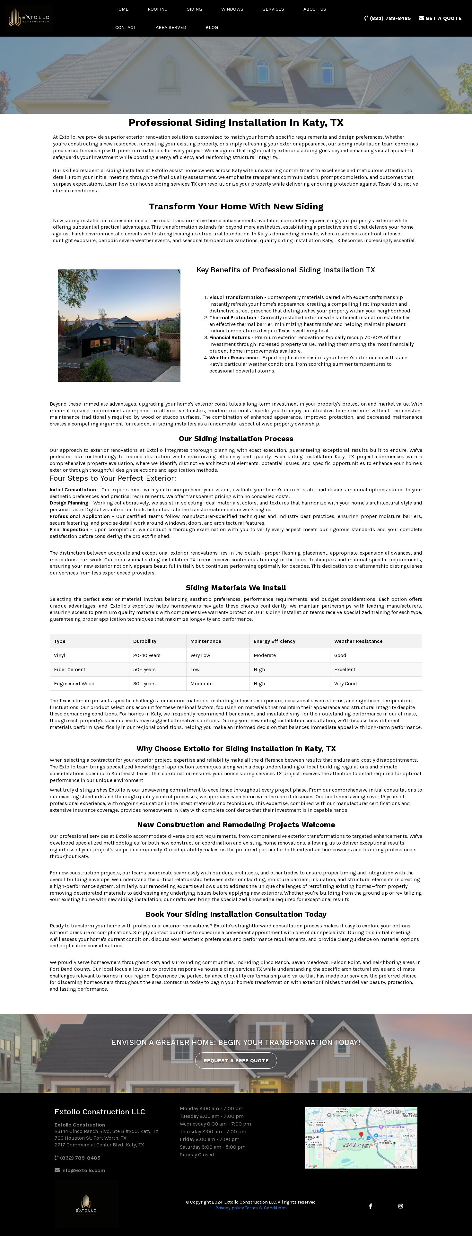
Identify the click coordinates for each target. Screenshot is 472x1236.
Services (273, 9)
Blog (211, 27)
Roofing (158, 9)
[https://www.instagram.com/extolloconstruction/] (402, 1206)
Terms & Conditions (266, 1208)
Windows (232, 9)
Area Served (171, 27)
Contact (125, 27)
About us (314, 9)
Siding (194, 9)
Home (121, 9)
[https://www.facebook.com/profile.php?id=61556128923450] (372, 1206)
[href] (361, 1138)
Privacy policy (229, 1208)
